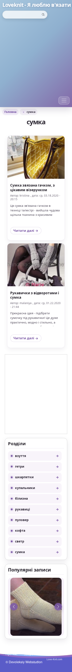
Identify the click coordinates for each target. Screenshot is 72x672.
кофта (20, 530)
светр (19, 541)
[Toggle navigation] (64, 100)
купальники (25, 488)
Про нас (12, 654)
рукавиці (22, 509)
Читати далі (27, 231)
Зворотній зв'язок (37, 654)
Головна (10, 112)
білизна (21, 498)
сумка (20, 552)
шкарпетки (24, 477)
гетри (19, 466)
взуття (20, 456)
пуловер (22, 520)
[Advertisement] (36, 58)
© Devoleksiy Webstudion (24, 662)
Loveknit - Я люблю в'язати (36, 5)
